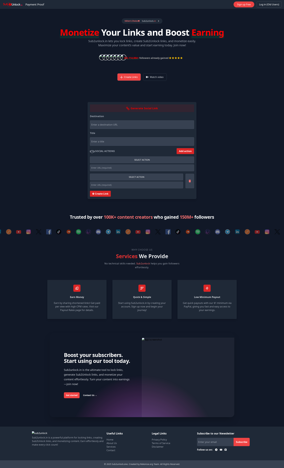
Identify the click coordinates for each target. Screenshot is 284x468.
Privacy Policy (159, 439)
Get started (72, 395)
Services (111, 446)
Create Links (131, 77)
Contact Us (90, 395)
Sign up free (244, 4)
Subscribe (241, 442)
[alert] (142, 21)
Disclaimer (158, 446)
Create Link (101, 193)
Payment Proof (34, 4)
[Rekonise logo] (12, 4)
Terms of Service (161, 443)
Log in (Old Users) (269, 4)
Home (109, 439)
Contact (110, 450)
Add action (185, 151)
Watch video (157, 77)
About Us (111, 443)
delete (190, 181)
